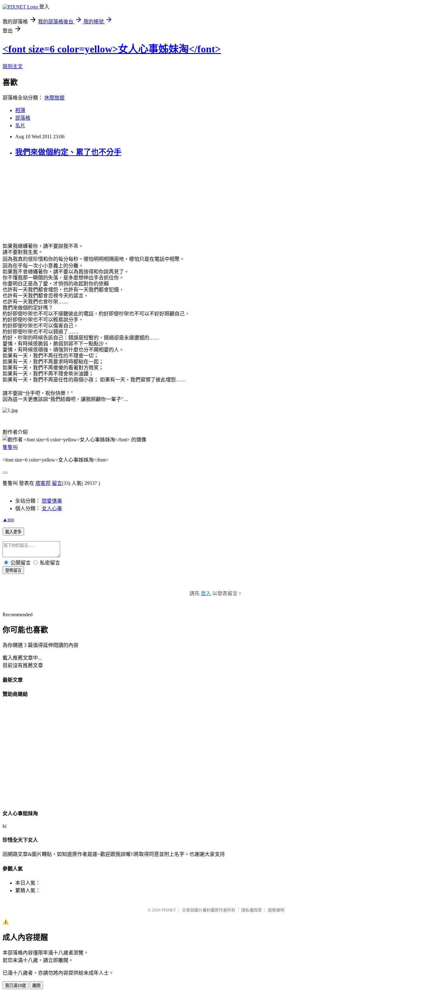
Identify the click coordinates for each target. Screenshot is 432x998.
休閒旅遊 (54, 97)
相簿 (20, 110)
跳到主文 (13, 66)
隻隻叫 (10, 447)
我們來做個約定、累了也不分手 (68, 152)
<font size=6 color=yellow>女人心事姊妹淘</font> (112, 49)
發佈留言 (13, 570)
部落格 (22, 118)
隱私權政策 (251, 910)
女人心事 (52, 508)
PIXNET (169, 910)
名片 (20, 125)
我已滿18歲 (15, 985)
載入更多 (13, 531)
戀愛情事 (52, 501)
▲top (8, 519)
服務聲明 (276, 910)
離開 (36, 985)
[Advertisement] (50, 202)
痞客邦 (43, 483)
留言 (57, 483)
